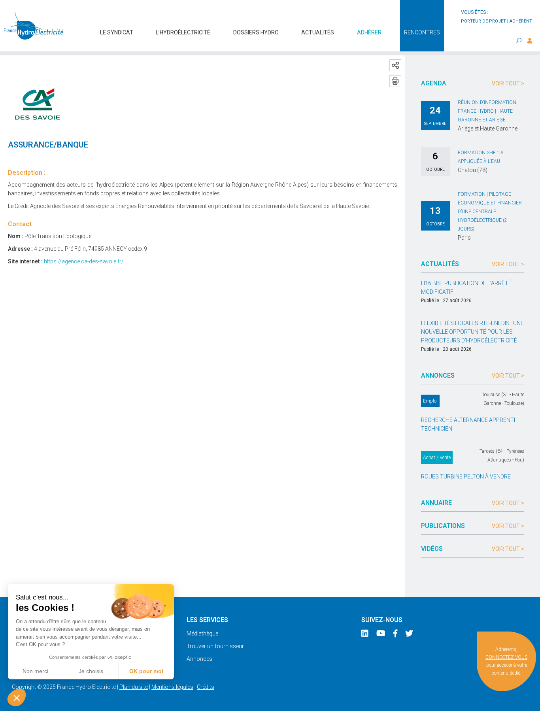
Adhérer (369, 32)
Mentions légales (172, 687)
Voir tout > (508, 83)
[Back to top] (528, 699)
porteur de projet (483, 21)
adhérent (521, 21)
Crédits (205, 687)
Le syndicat (116, 32)
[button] (16, 697)
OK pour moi (146, 671)
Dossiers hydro (256, 32)
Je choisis (91, 671)
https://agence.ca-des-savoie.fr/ (84, 261)
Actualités (317, 32)
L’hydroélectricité (183, 32)
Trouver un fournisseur (215, 646)
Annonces (199, 659)
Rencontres (422, 32)
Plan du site (133, 687)
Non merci (35, 671)
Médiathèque (202, 633)
